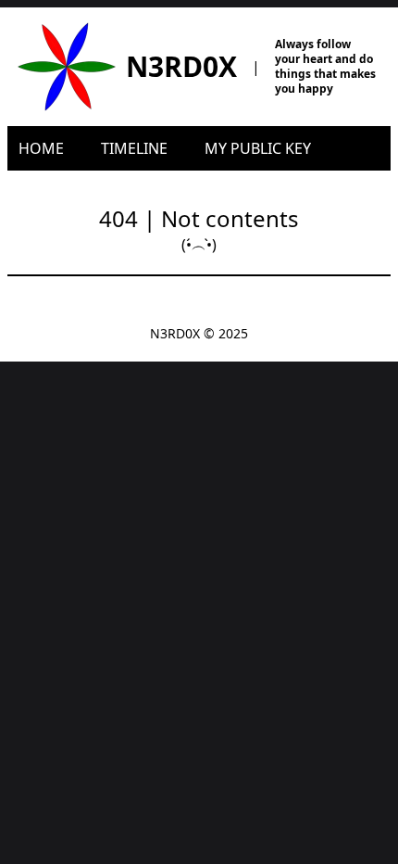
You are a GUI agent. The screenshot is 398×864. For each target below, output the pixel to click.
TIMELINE (134, 148)
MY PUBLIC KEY (258, 148)
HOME (41, 148)
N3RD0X (181, 66)
